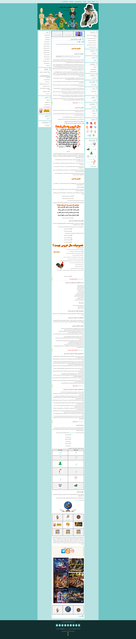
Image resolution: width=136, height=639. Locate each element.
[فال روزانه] (61, 565)
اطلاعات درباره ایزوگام (46, 91)
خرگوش (60, 454)
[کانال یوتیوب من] (60, 625)
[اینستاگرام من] (71, 625)
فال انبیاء (95, 60)
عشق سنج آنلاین (93, 107)
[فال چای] (76, 596)
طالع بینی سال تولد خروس (76, 39)
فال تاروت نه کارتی (46, 54)
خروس (60, 473)
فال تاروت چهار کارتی (46, 48)
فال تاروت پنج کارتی (46, 50)
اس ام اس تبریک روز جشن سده (91, 38)
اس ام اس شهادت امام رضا (92, 42)
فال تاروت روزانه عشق (46, 61)
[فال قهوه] (76, 580)
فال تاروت (89, 1)
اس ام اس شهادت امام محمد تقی (91, 45)
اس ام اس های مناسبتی (78, 1)
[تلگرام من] (76, 625)
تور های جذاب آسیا (46, 79)
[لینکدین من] (57, 625)
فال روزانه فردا (47, 125)
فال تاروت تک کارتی (46, 44)
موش (60, 488)
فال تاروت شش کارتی (46, 52)
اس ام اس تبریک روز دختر (92, 47)
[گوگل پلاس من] (62, 625)
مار (60, 466)
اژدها (76, 488)
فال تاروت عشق (47, 59)
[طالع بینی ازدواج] (68, 505)
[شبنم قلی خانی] (57, 35)
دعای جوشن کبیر (93, 91)
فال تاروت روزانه (47, 35)
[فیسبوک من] (73, 625)
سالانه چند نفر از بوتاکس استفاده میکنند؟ (45, 88)
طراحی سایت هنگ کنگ (46, 86)
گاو (75, 454)
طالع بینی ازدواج (94, 84)
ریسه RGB (94, 113)
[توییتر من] (65, 625)
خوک (76, 473)
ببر (60, 458)
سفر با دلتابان (47, 81)
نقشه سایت (63, 631)
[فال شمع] (61, 580)
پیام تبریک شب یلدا (46, 107)
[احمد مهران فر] (78, 34)
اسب (76, 466)
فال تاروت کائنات (46, 41)
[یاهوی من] (79, 625)
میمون (76, 458)
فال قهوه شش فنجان (93, 71)
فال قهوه (95, 67)
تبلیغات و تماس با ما (65, 1)
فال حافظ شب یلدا (46, 104)
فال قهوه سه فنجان (93, 69)
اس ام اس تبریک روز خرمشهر (92, 40)
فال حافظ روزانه (47, 102)
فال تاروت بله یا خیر (46, 63)
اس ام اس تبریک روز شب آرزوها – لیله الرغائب (92, 35)
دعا (95, 93)
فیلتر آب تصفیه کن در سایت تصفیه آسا (45, 72)
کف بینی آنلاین (94, 78)
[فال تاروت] (76, 565)
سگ (60, 481)
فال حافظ (93, 1)
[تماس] (68, 625)
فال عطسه (47, 118)
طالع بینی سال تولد (93, 166)
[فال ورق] (61, 596)
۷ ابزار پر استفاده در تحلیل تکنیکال (44, 84)
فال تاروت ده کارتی (46, 56)
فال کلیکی (94, 100)
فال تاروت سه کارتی (46, 46)
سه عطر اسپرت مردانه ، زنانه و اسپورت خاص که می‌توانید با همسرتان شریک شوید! (44, 76)
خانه (96, 1)
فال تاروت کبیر (47, 37)
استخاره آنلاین (71, 1)
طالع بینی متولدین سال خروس (68, 7)
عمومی (78, 616)
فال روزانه (84, 1)
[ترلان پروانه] (68, 35)
